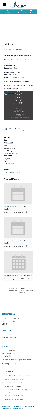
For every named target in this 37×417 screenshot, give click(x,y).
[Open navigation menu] (4, 4)
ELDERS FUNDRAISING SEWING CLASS (26, 290)
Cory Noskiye (8, 159)
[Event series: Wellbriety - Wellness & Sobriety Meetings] (26, 212)
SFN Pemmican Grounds (12, 172)
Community (7, 153)
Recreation (15, 153)
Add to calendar (14, 129)
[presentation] (18, 193)
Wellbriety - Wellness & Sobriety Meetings (18, 276)
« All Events (8, 44)
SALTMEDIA (19, 408)
